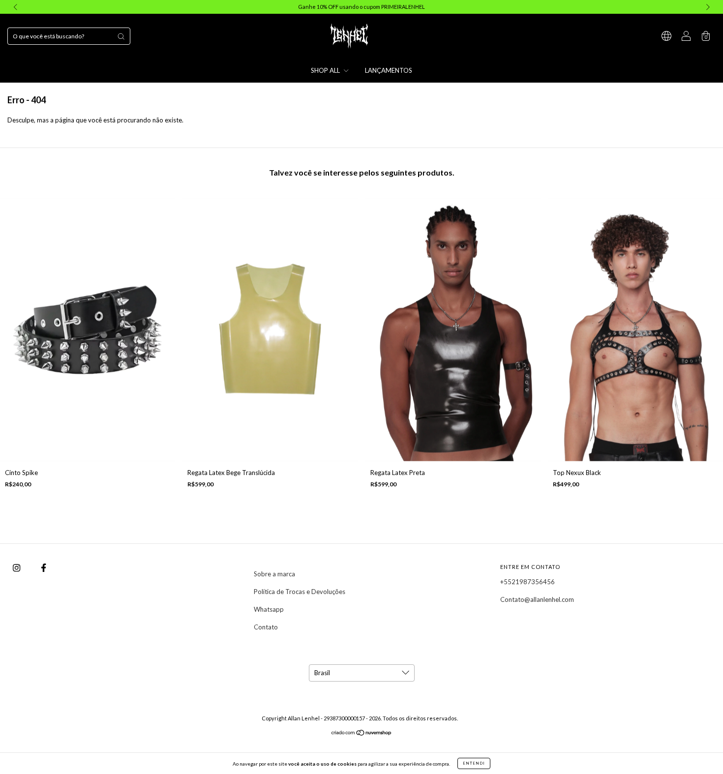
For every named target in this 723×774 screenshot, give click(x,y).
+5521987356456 (527, 582)
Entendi (474, 763)
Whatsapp (269, 609)
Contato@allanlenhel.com (537, 599)
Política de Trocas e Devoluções (299, 591)
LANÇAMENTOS (388, 70)
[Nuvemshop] (361, 734)
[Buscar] (121, 36)
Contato (266, 627)
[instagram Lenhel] (17, 568)
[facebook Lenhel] (43, 568)
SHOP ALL (326, 70)
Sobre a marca (274, 574)
